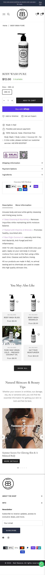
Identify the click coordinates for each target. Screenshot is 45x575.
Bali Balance (12, 314)
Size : (8, 87)
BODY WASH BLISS (12, 317)
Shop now (40, 3)
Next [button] (42, 437)
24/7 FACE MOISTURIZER (33, 351)
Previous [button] (2, 437)
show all (22, 368)
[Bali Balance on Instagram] (9, 537)
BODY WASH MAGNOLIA (33, 318)
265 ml (7, 92)
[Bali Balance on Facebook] (3, 537)
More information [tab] (23, 205)
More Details (11, 461)
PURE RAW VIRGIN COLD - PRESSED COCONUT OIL (12, 352)
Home (5, 25)
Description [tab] (7, 205)
